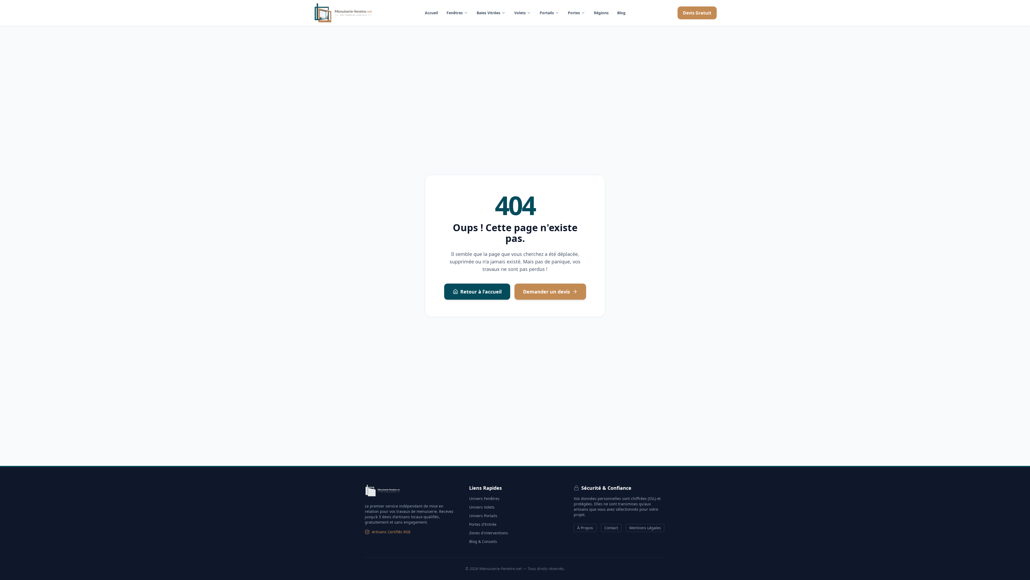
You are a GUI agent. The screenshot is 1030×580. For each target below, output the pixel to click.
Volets (520, 12)
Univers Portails (483, 515)
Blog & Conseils (483, 541)
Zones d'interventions (488, 532)
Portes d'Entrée (482, 524)
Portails (547, 12)
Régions (601, 12)
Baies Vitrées (488, 12)
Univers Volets (482, 507)
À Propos (585, 527)
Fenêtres (455, 12)
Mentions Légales (645, 527)
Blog (621, 12)
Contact (611, 527)
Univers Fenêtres (484, 498)
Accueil (431, 12)
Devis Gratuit (697, 13)
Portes (574, 12)
